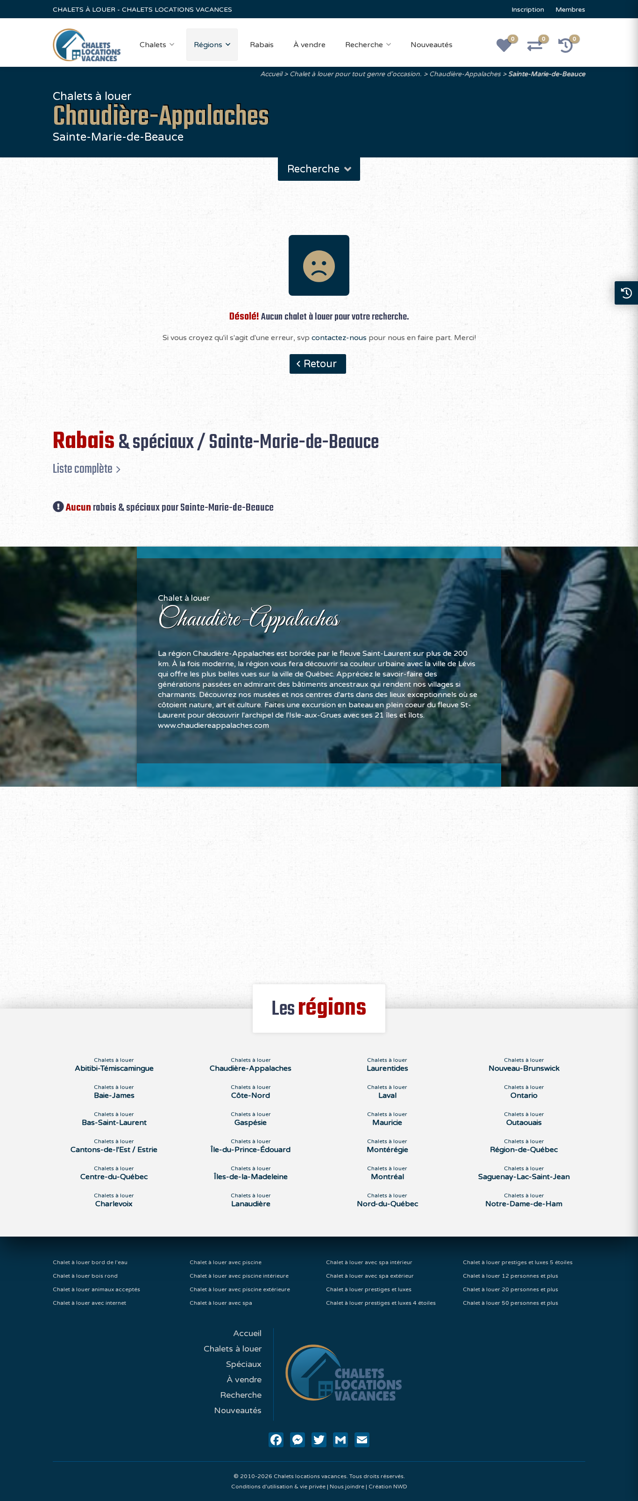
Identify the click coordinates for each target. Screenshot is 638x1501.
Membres (570, 10)
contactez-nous (339, 337)
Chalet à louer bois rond (85, 1276)
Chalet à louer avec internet (89, 1303)
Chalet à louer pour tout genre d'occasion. (356, 74)
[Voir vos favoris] (509, 48)
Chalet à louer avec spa (221, 1303)
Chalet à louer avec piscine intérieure (239, 1276)
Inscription (527, 10)
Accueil (271, 74)
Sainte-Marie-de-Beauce (546, 74)
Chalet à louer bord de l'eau (90, 1262)
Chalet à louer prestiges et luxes (368, 1289)
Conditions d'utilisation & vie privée (278, 1486)
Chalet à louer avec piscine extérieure (240, 1289)
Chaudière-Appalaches (465, 74)
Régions (208, 45)
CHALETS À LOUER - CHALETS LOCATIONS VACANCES (142, 10)
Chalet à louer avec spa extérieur (370, 1276)
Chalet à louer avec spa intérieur (369, 1262)
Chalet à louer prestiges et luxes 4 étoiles (381, 1303)
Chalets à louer (233, 1349)
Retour (320, 364)
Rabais (262, 45)
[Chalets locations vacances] (87, 44)
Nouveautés (432, 45)
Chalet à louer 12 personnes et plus (510, 1276)
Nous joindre (347, 1486)
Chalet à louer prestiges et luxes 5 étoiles (518, 1262)
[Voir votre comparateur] (539, 48)
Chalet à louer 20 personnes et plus (510, 1289)
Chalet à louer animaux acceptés (96, 1289)
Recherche (364, 45)
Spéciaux (244, 1364)
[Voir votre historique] (570, 48)
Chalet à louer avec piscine (226, 1262)
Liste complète (83, 469)
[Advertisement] (319, 880)
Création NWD (388, 1486)
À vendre (309, 45)
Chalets (153, 45)
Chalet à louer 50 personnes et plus (510, 1303)
